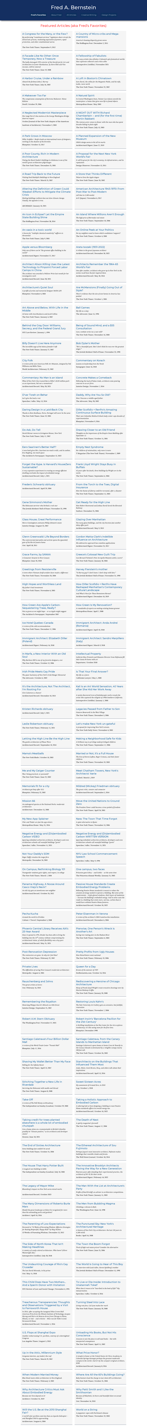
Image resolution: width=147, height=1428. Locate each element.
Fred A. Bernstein (73, 7)
